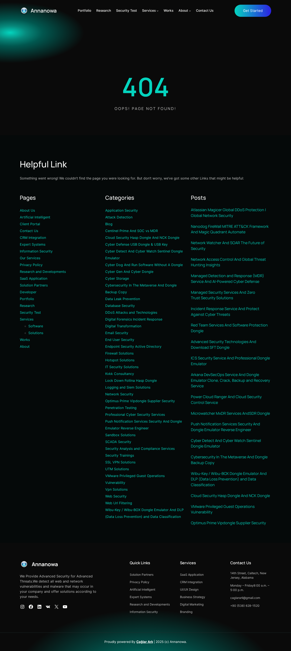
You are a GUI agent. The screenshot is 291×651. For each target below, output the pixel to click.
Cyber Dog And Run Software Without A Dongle (144, 265)
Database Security (120, 305)
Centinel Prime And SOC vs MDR (131, 231)
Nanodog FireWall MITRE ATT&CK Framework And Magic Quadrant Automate (230, 229)
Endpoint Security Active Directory (133, 346)
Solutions (35, 333)
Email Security (116, 333)
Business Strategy (192, 597)
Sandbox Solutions (120, 435)
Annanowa (44, 10)
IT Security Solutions (121, 367)
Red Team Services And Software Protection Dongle (229, 327)
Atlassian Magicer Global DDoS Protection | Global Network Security (228, 212)
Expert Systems (32, 244)
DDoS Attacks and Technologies (131, 312)
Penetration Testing (121, 408)
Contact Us (29, 231)
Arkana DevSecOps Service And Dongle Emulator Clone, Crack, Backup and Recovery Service (230, 380)
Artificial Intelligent (35, 217)
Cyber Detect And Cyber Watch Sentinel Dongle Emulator (226, 443)
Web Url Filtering (118, 503)
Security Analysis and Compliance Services (140, 448)
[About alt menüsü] (190, 11)
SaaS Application (33, 278)
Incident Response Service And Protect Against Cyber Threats (225, 311)
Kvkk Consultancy (119, 374)
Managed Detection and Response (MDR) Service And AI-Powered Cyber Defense (227, 278)
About (25, 346)
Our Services (30, 258)
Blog (108, 224)
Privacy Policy (31, 265)
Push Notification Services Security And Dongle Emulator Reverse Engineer (225, 426)
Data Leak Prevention (122, 299)
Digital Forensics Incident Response (133, 319)
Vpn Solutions (116, 489)
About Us (27, 210)
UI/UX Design (189, 589)
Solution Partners (34, 285)
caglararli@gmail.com (245, 598)
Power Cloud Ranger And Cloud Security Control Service (226, 399)
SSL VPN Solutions (120, 462)
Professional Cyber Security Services (135, 414)
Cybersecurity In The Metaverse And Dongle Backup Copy (229, 459)
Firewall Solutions (119, 353)
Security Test (30, 312)
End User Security (119, 340)
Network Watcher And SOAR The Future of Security (227, 245)
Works (25, 340)
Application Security (121, 210)
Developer (28, 292)
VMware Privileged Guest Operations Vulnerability (223, 509)
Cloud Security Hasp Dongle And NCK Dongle (142, 237)
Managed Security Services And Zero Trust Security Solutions (223, 295)
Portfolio (27, 299)
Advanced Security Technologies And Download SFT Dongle (223, 344)
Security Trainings (119, 455)
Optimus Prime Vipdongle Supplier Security (140, 401)
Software (35, 326)
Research (27, 305)
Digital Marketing (192, 604)
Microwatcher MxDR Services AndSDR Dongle (230, 413)
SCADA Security (118, 442)
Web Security (116, 496)
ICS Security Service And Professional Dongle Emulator (230, 360)
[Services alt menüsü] (157, 11)
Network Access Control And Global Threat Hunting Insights (228, 262)
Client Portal (30, 224)
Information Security (36, 251)
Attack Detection (119, 217)
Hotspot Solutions (119, 360)
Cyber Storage (117, 278)
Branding (186, 612)
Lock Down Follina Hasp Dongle (131, 380)
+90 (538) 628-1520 (244, 605)
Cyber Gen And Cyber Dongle (129, 271)
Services (26, 319)
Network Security (119, 394)
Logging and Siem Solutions (127, 387)
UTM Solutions (117, 469)
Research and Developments (43, 271)
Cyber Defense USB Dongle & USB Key (136, 244)
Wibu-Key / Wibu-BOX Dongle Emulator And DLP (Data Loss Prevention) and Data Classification (229, 479)
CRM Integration (33, 237)
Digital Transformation (123, 326)
